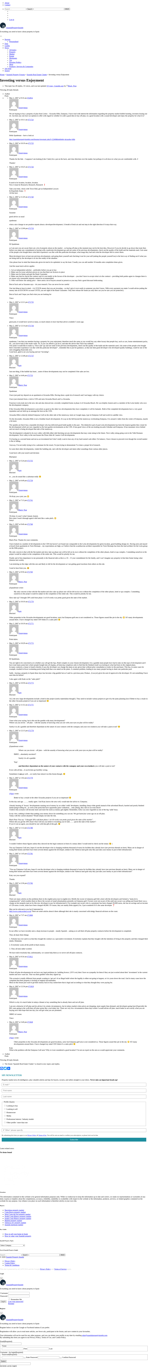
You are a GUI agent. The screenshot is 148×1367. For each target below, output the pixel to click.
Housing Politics (15, 62)
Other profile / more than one (17, 1123)
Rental (11, 56)
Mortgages (13, 58)
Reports (7, 39)
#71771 (31, 624)
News (7, 48)
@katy (11, 794)
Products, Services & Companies (21, 67)
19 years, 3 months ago (55, 86)
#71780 (30, 828)
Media (8, 1116)
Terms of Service (60, 1269)
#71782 (30, 883)
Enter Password (31, 1357)
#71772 (31, 643)
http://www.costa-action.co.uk (20, 911)
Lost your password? (15, 1301)
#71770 (31, 602)
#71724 (31, 120)
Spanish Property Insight (15, 1257)
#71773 (31, 683)
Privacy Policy (32, 1135)
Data (6, 44)
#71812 (30, 957)
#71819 (31, 986)
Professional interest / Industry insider (20, 1119)
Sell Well (8, 69)
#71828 (30, 1022)
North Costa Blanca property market (18, 1216)
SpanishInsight (14, 28)
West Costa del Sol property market (17, 1214)
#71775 (31, 705)
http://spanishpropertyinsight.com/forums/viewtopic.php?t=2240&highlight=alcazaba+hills (42, 139)
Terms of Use (42, 1135)
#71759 (30, 481)
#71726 (31, 167)
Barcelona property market (14, 1210)
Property (12, 52)
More (11, 64)
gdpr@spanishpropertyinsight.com (94, 1335)
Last (50, 1349)
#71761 (30, 500)
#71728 (31, 197)
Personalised (13, 42)
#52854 (30, 98)
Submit (3, 1361)
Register (11, 1304)
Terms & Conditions (12, 1265)
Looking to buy (12, 1106)
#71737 (31, 356)
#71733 (31, 228)
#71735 (31, 302)
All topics (12, 50)
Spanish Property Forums (15, 75)
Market (11, 54)
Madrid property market (13, 1221)
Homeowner (11, 1112)
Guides (7, 46)
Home (2, 75)
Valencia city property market (15, 1223)
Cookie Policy (10, 1263)
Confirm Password (69, 1357)
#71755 (30, 461)
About (7, 3)
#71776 (31, 731)
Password (3, 1296)
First (25, 1349)
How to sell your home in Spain (16, 1234)
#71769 (30, 572)
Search (7, 71)
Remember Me (16, 1299)
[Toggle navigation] (1, 36)
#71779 (30, 778)
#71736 (31, 326)
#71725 (31, 143)
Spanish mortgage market (14, 1225)
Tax (10, 60)
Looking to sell (11, 1109)
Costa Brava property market (15, 1212)
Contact (7, 5)
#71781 (30, 854)
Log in (11, 20)
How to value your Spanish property (18, 1236)
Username (4, 1293)
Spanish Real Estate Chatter (37, 75)
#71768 (30, 524)
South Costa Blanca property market (18, 1218)
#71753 (30, 375)
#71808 (30, 915)
